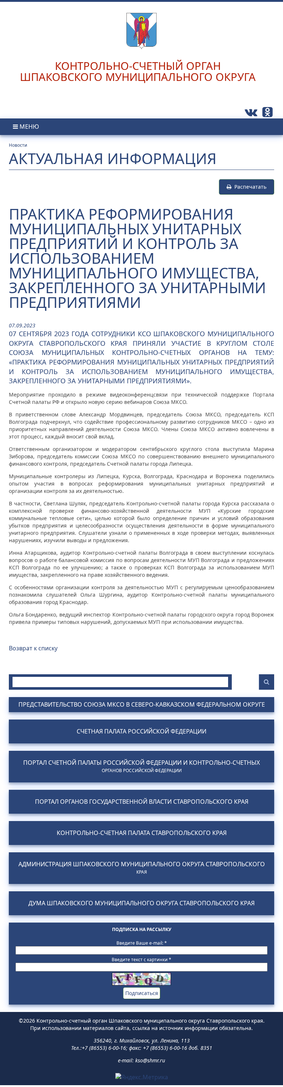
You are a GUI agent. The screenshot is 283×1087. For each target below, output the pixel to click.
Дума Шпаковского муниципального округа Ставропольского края (141, 903)
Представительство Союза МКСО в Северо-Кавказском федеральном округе (141, 704)
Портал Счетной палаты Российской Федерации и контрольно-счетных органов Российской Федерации (141, 766)
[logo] (141, 25)
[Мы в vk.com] (252, 114)
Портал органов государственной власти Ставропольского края (141, 802)
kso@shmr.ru (150, 1060)
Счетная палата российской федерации (141, 731)
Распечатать (248, 186)
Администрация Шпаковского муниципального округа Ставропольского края (141, 867)
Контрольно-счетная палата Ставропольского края (142, 833)
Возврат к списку (33, 648)
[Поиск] (266, 682)
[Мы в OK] (267, 114)
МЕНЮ (28, 126)
